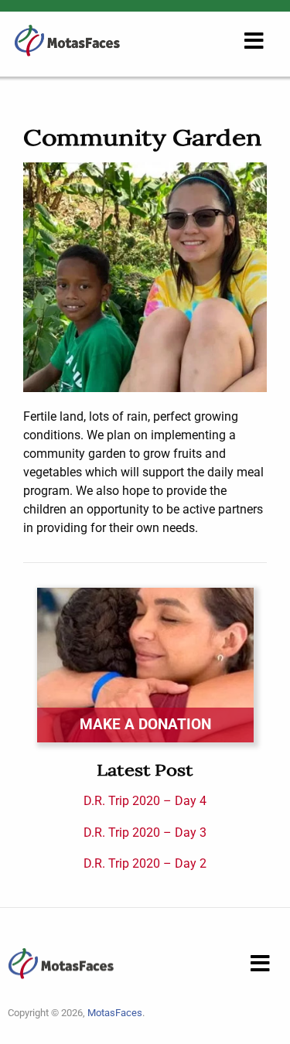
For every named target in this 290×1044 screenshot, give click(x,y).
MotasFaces (114, 1012)
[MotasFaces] (67, 39)
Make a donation (145, 724)
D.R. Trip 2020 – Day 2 (145, 863)
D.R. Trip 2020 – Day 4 (145, 800)
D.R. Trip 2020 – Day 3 (145, 832)
